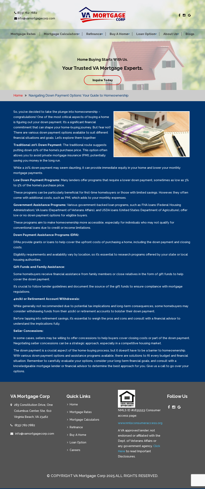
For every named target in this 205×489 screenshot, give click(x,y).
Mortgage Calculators (61, 34)
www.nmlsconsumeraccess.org (140, 423)
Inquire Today (102, 80)
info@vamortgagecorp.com (36, 18)
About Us (170, 34)
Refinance (93, 34)
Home (18, 95)
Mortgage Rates (23, 34)
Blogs (190, 34)
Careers (75, 450)
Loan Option (145, 34)
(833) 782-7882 (26, 12)
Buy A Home (119, 34)
